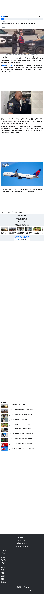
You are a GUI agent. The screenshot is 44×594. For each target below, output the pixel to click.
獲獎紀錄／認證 (3, 582)
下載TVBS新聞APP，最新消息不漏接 (22, 236)
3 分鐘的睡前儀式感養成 (22, 219)
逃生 (5, 212)
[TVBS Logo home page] (4, 16)
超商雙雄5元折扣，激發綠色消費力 (22, 223)
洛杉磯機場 (15, 212)
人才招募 (2, 572)
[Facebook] (17, 546)
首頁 (1, 21)
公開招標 (2, 578)
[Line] (19, 546)
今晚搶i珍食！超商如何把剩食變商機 (22, 224)
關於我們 (2, 552)
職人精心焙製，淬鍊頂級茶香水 (22, 218)
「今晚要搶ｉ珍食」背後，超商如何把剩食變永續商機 (13, 19)
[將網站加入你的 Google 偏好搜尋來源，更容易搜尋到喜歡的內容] (22, 239)
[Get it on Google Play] (25, 587)
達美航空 (9, 212)
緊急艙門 (20, 212)
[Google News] (27, 546)
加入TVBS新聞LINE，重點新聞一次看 (22, 237)
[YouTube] (25, 546)
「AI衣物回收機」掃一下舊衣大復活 (22, 225)
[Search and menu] (42, 16)
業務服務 (2, 579)
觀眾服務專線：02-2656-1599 (22, 543)
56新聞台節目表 (3, 553)
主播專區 (2, 573)
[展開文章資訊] (42, 26)
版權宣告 (2, 563)
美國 (2, 212)
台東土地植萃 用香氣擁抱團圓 (22, 217)
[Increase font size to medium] (37, 16)
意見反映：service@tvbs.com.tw (22, 542)
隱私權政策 (3, 559)
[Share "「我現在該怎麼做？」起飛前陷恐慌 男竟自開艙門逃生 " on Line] (40, 16)
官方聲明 (2, 581)
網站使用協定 (3, 562)
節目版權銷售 (3, 576)
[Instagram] (23, 546)
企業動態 (2, 570)
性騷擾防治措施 (3, 560)
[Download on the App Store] (18, 587)
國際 (4, 21)
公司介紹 (2, 569)
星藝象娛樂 (3, 575)
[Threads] (21, 546)
